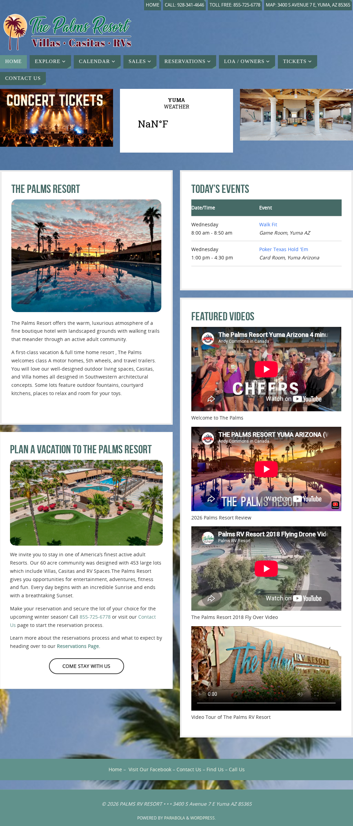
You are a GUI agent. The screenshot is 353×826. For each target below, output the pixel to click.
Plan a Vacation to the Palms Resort (81, 449)
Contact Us (188, 769)
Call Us (237, 769)
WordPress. (203, 818)
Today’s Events (220, 189)
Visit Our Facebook (150, 769)
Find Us (215, 769)
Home (152, 5)
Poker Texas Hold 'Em (283, 249)
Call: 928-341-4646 (184, 5)
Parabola (174, 818)
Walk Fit (268, 224)
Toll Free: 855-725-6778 (235, 5)
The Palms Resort (45, 189)
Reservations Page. (78, 646)
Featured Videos (222, 316)
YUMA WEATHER (176, 117)
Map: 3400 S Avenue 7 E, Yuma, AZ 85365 (308, 5)
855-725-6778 (95, 616)
